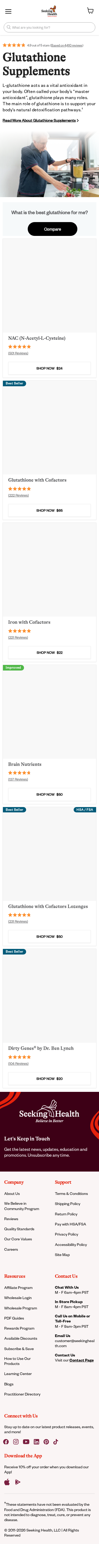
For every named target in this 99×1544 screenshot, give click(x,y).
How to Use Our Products (17, 1361)
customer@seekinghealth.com (75, 1343)
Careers (11, 1249)
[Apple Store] (7, 1482)
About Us (12, 1193)
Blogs (8, 1383)
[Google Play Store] (18, 1482)
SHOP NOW (49, 368)
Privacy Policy (66, 1234)
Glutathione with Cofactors (37, 480)
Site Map (62, 1254)
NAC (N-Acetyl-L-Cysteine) (36, 338)
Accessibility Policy (71, 1244)
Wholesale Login (18, 1297)
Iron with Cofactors (29, 622)
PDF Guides (14, 1318)
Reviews (11, 1218)
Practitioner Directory (22, 1394)
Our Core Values (18, 1238)
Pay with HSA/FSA (70, 1224)
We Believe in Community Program (21, 1206)
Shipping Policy (67, 1203)
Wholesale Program (20, 1307)
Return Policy (66, 1213)
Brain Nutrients (24, 764)
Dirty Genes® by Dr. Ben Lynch (41, 1048)
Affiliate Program (18, 1287)
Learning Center (18, 1373)
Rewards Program (19, 1328)
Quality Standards (19, 1228)
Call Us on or (72, 1318)
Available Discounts (20, 1338)
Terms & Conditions (71, 1193)
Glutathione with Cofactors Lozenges (48, 906)
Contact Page (81, 1360)
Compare (52, 229)
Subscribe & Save (19, 1348)
